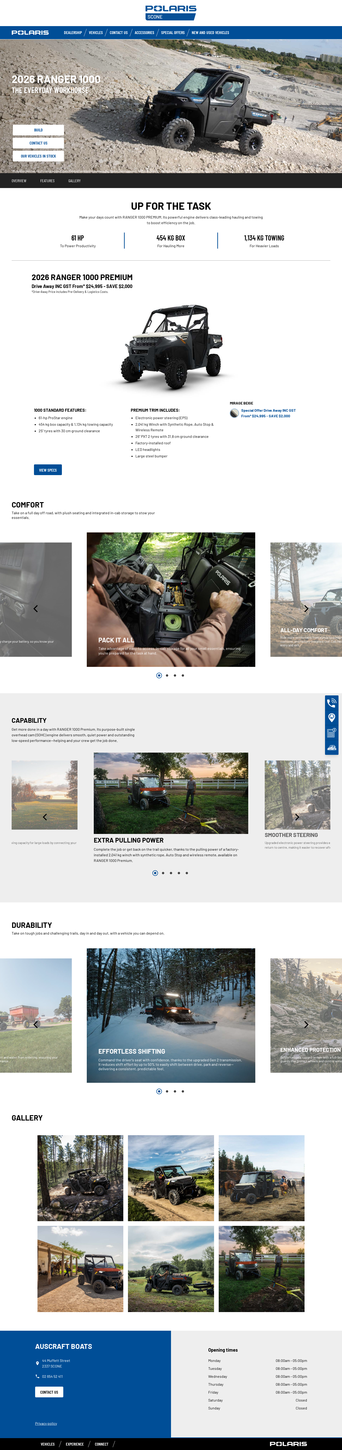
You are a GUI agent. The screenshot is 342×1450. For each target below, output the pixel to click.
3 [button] (175, 675)
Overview (19, 180)
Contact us (119, 32)
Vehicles (96, 32)
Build (38, 129)
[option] (171, 599)
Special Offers (173, 32)
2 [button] (167, 675)
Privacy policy (46, 1423)
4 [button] (183, 675)
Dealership (73, 32)
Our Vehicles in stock (38, 155)
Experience (75, 1444)
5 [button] (187, 873)
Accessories (144, 32)
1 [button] (159, 675)
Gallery (74, 180)
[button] (36, 609)
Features (47, 180)
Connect (101, 1444)
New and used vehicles (210, 32)
